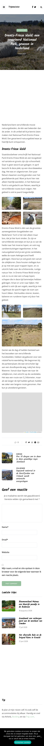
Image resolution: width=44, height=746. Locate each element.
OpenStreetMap (33, 432)
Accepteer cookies (22, 742)
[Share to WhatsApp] (32, 442)
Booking (16, 716)
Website (5, 552)
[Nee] (41, 737)
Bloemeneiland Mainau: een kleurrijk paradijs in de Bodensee (29, 604)
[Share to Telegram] (35, 442)
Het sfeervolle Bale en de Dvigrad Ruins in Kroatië (30, 636)
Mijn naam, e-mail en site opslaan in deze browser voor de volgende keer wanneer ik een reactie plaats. (21, 571)
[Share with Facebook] (26, 442)
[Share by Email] (38, 442)
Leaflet (26, 432)
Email (5, 539)
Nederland (22, 30)
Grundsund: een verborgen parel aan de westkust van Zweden (30, 621)
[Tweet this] (29, 442)
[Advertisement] (22, 98)
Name (5, 527)
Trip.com (30, 716)
